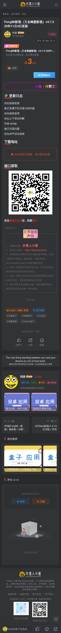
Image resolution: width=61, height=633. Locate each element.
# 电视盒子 (12, 315)
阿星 (14, 32)
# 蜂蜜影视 (12, 321)
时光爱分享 (32, 598)
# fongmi (41, 315)
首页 (6, 13)
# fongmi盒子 (28, 321)
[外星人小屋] (30, 574)
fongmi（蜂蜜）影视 (18, 310)
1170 (26, 382)
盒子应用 (15, 13)
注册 (42, 501)
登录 (22, 501)
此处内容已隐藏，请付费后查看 (31, 154)
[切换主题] (56, 619)
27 (35, 382)
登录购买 (45, 75)
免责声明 (24, 594)
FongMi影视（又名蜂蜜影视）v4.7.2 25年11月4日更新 (29, 24)
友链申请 (12, 594)
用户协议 (36, 594)
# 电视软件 (27, 315)
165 (43, 382)
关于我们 (49, 594)
